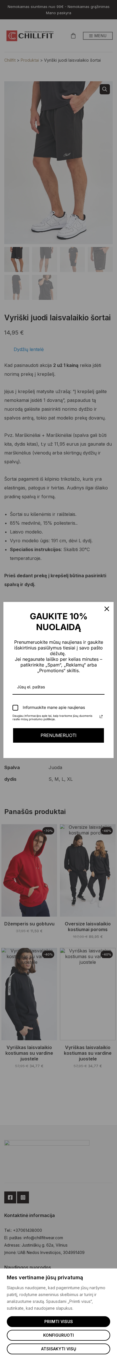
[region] (58, 1314)
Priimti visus (58, 1321)
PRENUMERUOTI (58, 735)
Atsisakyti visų (58, 1348)
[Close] (107, 609)
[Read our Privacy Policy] (101, 716)
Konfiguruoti (58, 1335)
